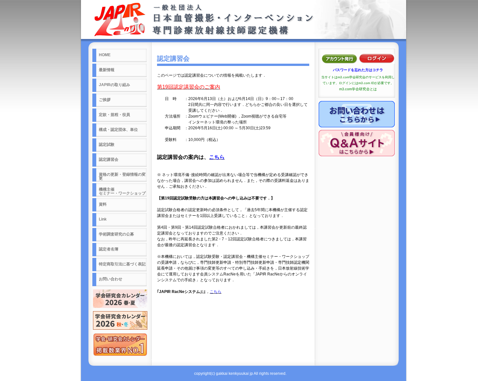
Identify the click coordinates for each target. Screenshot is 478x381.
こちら (217, 157)
